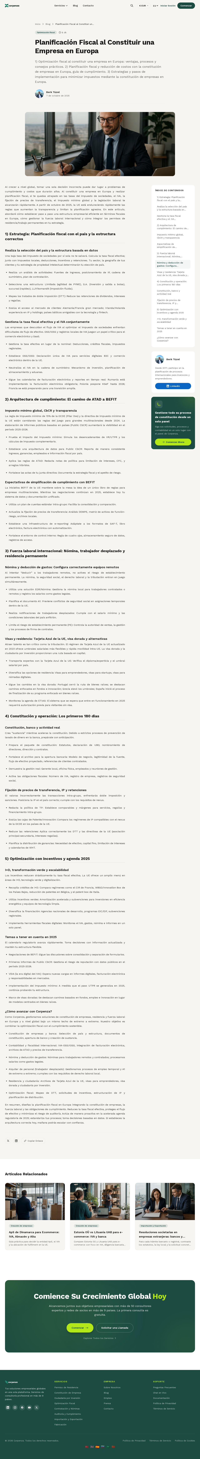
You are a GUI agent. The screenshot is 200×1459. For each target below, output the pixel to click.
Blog (75, 5)
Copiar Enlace (35, 1141)
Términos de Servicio (164, 1408)
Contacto (88, 5)
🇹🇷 (86, 1446)
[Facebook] (22, 1407)
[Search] (131, 5)
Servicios (59, 5)
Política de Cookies (185, 1440)
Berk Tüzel (53, 92)
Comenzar (186, 5)
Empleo (108, 1398)
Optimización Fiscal (64, 1403)
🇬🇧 (92, 1446)
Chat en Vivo (159, 1392)
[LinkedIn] (8, 1407)
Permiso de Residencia (66, 1387)
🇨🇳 (113, 1446)
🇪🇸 (97, 1447)
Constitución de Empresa (67, 1392)
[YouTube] (29, 1407)
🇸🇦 (108, 1446)
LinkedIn (175, 386)
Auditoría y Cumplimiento (67, 1414)
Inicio (37, 24)
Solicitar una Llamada (114, 1327)
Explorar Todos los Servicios (98, 1338)
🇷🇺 (102, 1446)
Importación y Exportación (68, 1419)
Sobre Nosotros (112, 1387)
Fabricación (60, 1424)
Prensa (107, 1403)
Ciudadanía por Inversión (67, 1398)
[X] (36, 1407)
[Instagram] (15, 1407)
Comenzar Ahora (175, 442)
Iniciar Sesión (167, 5)
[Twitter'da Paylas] (8, 1141)
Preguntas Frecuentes (164, 1387)
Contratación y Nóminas (67, 1408)
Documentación (161, 1398)
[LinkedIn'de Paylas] (16, 1141)
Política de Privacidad (164, 1403)
